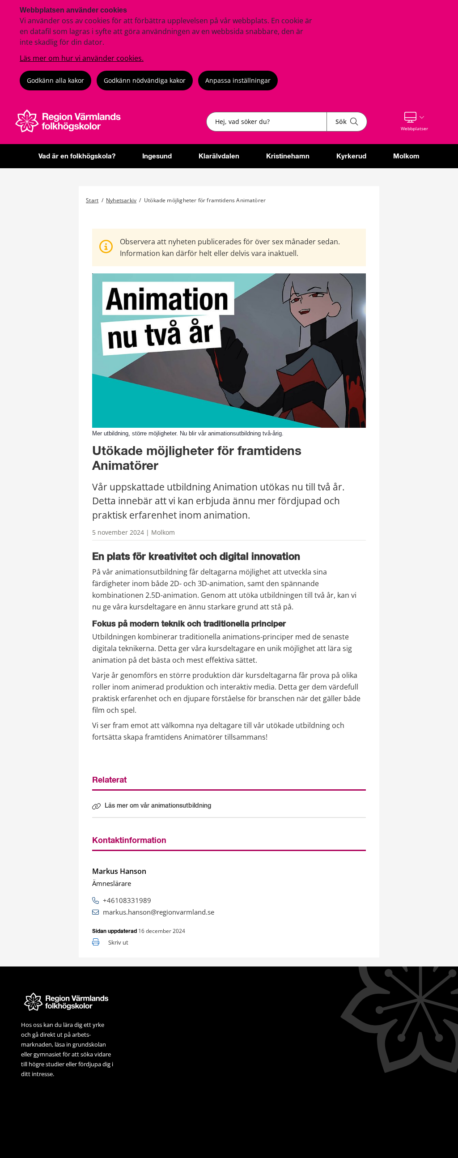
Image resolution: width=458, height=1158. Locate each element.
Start (92, 200)
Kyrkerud (351, 156)
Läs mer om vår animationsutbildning (158, 806)
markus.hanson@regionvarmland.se (158, 911)
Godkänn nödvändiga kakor (145, 80)
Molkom (406, 156)
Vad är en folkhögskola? (76, 156)
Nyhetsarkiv (121, 200)
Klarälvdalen (219, 156)
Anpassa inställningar (238, 80)
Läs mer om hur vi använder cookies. (82, 58)
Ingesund (157, 156)
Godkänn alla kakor (55, 80)
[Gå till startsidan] (73, 132)
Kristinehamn (288, 156)
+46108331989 (127, 900)
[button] (414, 121)
